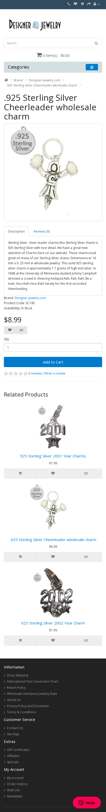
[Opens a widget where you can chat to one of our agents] (87, 803)
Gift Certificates (18, 750)
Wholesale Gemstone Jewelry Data (32, 694)
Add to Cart (53, 362)
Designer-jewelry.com (44, 80)
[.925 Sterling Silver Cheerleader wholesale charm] (53, 172)
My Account (15, 778)
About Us (14, 700)
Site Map (13, 734)
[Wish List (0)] (75, 4)
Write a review (55, 373)
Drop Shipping (17, 675)
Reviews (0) (42, 231)
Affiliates (13, 756)
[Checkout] (89, 4)
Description (16, 231)
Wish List (13, 790)
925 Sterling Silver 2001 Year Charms (53, 455)
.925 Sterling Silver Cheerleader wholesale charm (41, 85)
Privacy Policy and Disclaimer (28, 706)
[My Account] (96, 4)
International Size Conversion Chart (32, 681)
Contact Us (15, 728)
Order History (17, 784)
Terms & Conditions (21, 712)
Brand (18, 80)
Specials (13, 762)
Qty (6, 339)
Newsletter (15, 796)
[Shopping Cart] (82, 4)
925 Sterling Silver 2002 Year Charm (53, 623)
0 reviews (35, 373)
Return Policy (16, 687)
